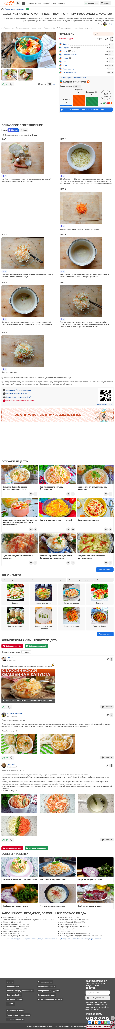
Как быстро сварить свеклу (90, 906)
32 (54, 84)
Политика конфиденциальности (20, 991)
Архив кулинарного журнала (50, 999)
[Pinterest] (102, 1022)
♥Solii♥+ (110, 24)
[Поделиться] (113, 1022)
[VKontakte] (89, 1022)
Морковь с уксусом (72, 626)
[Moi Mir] (99, 1022)
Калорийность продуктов (83, 28)
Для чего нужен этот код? (104, 404)
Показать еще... (105, 569)
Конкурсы (61, 3)
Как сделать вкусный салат (53, 879)
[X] (93, 1022)
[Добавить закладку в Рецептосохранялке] (49, 84)
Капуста (66, 44)
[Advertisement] (28, 103)
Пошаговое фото (51, 28)
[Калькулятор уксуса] (69, 51)
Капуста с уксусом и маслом (15, 580)
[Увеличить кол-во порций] (112, 37)
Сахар (65, 58)
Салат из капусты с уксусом (80, 580)
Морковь (66, 48)
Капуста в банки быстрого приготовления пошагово (15, 488)
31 (7, 84)
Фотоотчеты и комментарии (18, 1015)
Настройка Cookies (14, 999)
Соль (65, 62)
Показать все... (105, 634)
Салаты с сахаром (104, 580)
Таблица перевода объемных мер (73, 77)
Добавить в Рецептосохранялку (18, 390)
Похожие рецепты (22, 28)
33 (7, 758)
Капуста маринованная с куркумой (56, 520)
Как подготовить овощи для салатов (20, 879)
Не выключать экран (104, 34)
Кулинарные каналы (15, 1019)
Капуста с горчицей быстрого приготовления (91, 557)
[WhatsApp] (105, 1022)
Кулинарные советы (46, 986)
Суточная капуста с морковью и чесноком (18, 557)
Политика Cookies (14, 995)
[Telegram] (108, 1022)
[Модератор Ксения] (3, 714)
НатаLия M (11, 764)
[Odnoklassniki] (96, 1022)
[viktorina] (3, 659)
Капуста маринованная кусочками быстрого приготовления (56, 557)
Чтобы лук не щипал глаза (15, 906)
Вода (65, 65)
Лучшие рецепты (45, 982)
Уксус (65, 51)
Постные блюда (99, 626)
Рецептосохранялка (34, 3)
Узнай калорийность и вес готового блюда (86, 110)
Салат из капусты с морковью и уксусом (48, 580)
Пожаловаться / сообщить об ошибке (20, 401)
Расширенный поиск (15, 1011)
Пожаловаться (9, 28)
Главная (10, 982)
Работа (53, 3)
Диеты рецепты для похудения (43, 627)
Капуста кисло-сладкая (88, 520)
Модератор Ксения (14, 713)
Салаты (15, 603)
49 (7, 840)
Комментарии (36, 28)
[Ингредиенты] (113, 1018)
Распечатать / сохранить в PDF (18, 397)
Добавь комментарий (37, 646)
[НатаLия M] (3, 765)
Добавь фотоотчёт (13, 646)
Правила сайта (13, 986)
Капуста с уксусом (71, 603)
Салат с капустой (43, 603)
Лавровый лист (69, 69)
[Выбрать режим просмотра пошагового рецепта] (4, 176)
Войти (106, 3)
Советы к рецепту (65, 28)
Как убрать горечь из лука (90, 879)
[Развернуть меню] (113, 1027)
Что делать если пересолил (53, 906)
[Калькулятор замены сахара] (70, 58)
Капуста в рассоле (15, 626)
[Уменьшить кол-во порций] (112, 40)
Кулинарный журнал (46, 995)
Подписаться (98, 998)
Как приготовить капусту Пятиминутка (51, 488)
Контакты (10, 1004)
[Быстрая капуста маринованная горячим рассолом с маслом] (9, 74)
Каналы (46, 3)
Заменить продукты (66, 39)
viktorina (10, 658)
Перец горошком (69, 72)
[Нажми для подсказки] (88, 81)
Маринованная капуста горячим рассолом (92, 488)
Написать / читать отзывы (16, 393)
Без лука (99, 603)
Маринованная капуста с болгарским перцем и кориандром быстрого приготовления (20, 522)
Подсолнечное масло (71, 55)
